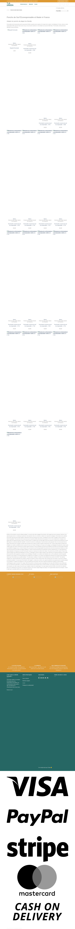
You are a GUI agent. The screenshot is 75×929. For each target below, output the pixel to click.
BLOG (36, 4)
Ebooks (31, 4)
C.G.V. (24, 683)
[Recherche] (60, 4)
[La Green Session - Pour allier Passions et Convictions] (12, 4)
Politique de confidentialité (28, 685)
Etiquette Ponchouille (14, 48)
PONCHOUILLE (23, 4)
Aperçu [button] (14, 43)
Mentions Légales (26, 680)
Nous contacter (26, 678)
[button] (64, 4)
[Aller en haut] (72, 927)
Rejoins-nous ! (10, 689)
